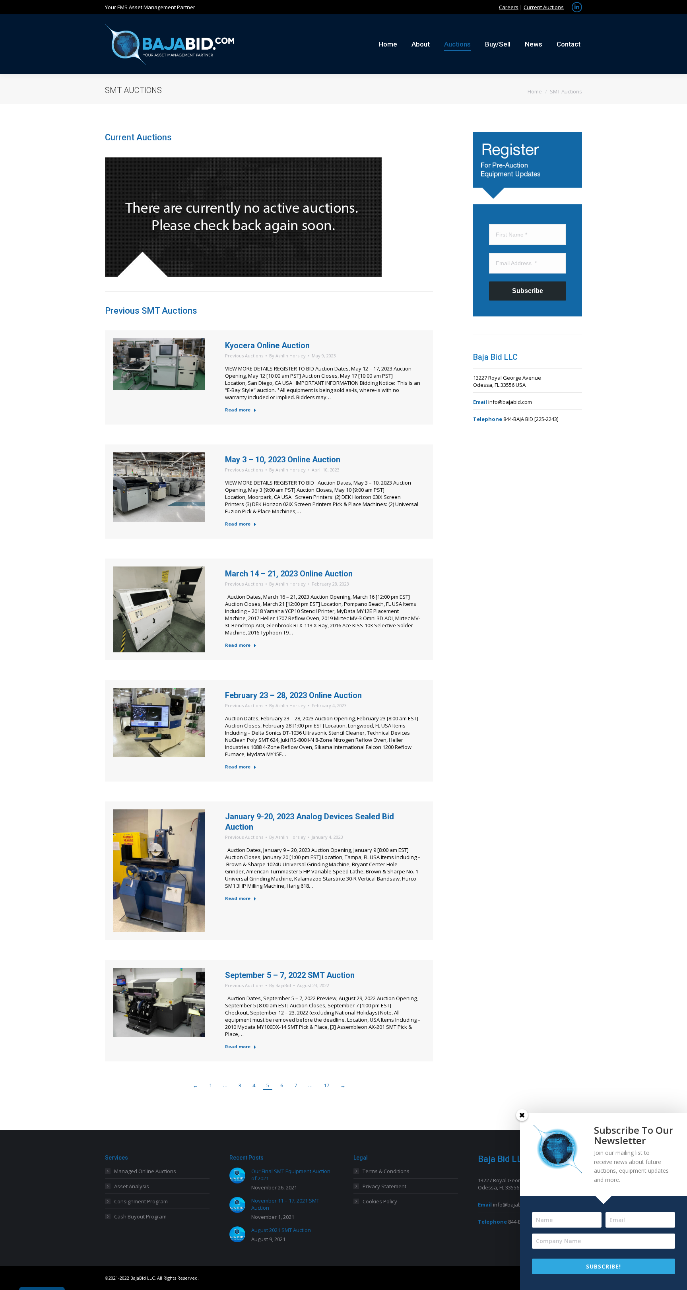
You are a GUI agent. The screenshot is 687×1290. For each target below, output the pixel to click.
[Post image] (237, 1175)
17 (326, 1085)
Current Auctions (544, 7)
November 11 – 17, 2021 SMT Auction (285, 1204)
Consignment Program (141, 1201)
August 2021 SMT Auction (281, 1230)
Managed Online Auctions (145, 1171)
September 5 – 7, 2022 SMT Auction (290, 975)
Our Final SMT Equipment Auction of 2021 (290, 1175)
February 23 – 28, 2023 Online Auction (293, 695)
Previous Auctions (244, 356)
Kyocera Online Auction (267, 345)
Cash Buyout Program (140, 1216)
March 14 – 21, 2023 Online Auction (289, 573)
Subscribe (527, 290)
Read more (237, 410)
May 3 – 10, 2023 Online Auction (282, 459)
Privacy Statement (384, 1186)
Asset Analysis (131, 1186)
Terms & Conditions (386, 1171)
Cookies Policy (380, 1201)
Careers (508, 7)
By (287, 356)
